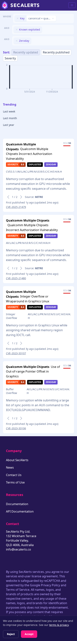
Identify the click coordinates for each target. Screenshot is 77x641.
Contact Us (13, 475)
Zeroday (51, 164)
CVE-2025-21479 (16, 207)
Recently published (56, 52)
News (10, 467)
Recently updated (25, 52)
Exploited (35, 164)
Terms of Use (15, 482)
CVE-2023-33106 (16, 428)
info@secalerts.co (18, 549)
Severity (10, 58)
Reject (11, 634)
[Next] (21, 197)
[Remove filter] (17, 18)
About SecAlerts (17, 460)
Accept (29, 634)
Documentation (17, 504)
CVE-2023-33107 (16, 353)
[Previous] (8, 197)
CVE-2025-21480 (16, 278)
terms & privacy (59, 625)
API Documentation (20, 511)
